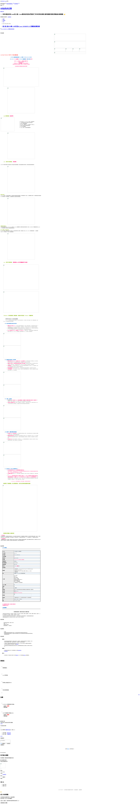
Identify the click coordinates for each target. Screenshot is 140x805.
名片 (3, 21)
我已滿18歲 (2, 802)
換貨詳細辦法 (19, 650)
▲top (1, 736)
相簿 (3, 19)
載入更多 (2, 738)
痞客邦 (7, 729)
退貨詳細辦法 (6, 651)
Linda (1, 723)
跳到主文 (2, 11)
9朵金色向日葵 (6, 8)
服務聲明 (80, 789)
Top (139, 694)
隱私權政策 (76, 789)
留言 (9, 729)
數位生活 (9, 732)
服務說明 (17, 655)
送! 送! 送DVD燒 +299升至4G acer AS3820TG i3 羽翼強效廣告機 (21, 26)
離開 (6, 802)
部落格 (4, 20)
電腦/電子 (9, 734)
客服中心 (17, 644)
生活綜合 (9, 16)
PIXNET (62, 789)
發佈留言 (2, 744)
